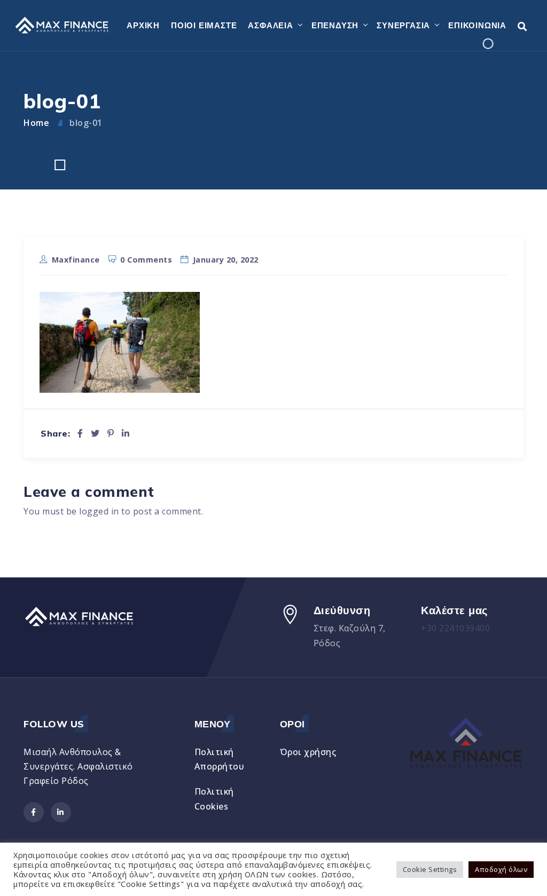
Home (36, 123)
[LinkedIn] (126, 433)
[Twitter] (95, 433)
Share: (55, 434)
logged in (99, 511)
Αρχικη (143, 25)
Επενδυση (334, 25)
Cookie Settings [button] (430, 869)
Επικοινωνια (477, 25)
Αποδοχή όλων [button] (501, 869)
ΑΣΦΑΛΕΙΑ (270, 25)
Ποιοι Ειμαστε (204, 25)
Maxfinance (76, 260)
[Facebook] (80, 433)
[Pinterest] (110, 433)
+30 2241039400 (455, 628)
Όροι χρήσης (308, 752)
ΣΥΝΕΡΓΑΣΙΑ (403, 25)
